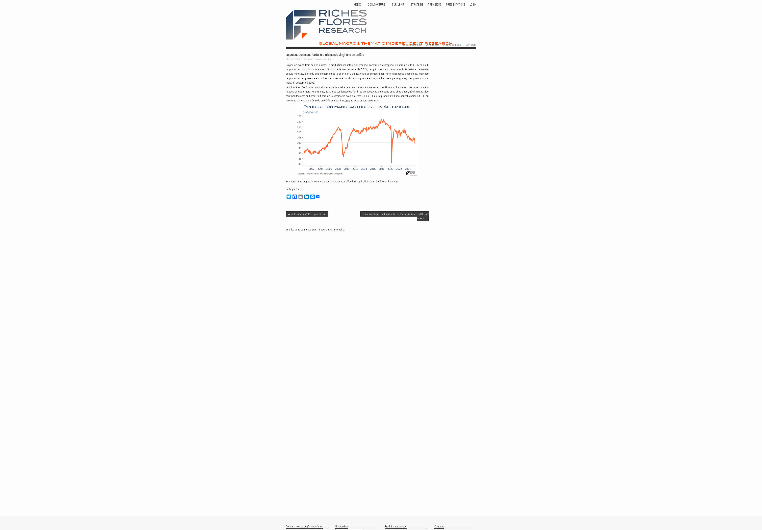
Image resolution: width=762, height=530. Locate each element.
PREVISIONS (435, 5)
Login (473, 5)
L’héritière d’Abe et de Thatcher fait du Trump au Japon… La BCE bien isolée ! (396, 216)
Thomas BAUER (322, 59)
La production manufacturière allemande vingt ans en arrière (325, 55)
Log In (360, 181)
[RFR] (385, 41)
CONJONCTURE (377, 5)
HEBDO (357, 5)
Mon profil (471, 44)
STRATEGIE (416, 5)
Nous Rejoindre (390, 181)
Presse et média (452, 44)
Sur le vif (397, 5)
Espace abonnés (412, 44)
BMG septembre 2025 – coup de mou (307, 214)
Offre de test (432, 44)
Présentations (455, 5)
